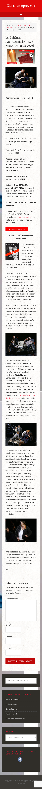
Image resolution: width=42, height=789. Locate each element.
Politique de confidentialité (15, 719)
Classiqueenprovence (21, 5)
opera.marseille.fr (24, 217)
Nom (8, 625)
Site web (9, 648)
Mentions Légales (11, 714)
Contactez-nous (11, 704)
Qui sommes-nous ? (12, 699)
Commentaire (11, 599)
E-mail (8, 636)
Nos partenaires (11, 709)
